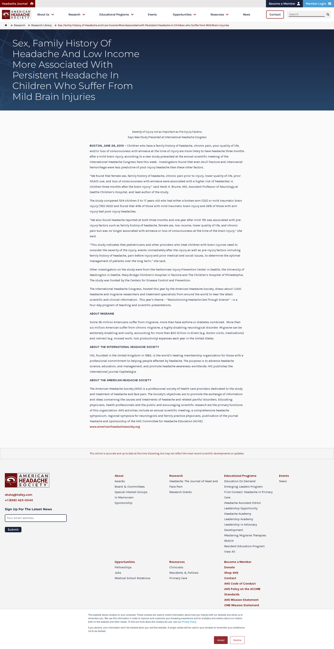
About (119, 476)
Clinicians (176, 567)
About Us (43, 14)
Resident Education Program (244, 546)
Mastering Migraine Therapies (245, 535)
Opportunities (182, 14)
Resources (217, 14)
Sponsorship (123, 503)
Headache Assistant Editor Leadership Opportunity (242, 505)
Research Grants (180, 492)
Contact (275, 14)
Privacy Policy (189, 621)
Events (152, 14)
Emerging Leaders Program (243, 486)
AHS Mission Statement (241, 600)
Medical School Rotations (132, 578)
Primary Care (178, 578)
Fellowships (123, 567)
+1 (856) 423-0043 (19, 500)
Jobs (118, 573)
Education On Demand (240, 481)
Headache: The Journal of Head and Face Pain (193, 483)
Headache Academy (237, 513)
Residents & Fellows (184, 573)
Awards (120, 481)
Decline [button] (237, 640)
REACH (229, 541)
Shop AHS (231, 573)
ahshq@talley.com (18, 495)
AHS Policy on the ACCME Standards (242, 591)
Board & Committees (130, 486)
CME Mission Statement (241, 605)
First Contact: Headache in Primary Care (248, 494)
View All (229, 551)
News (246, 14)
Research (74, 14)
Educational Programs (114, 14)
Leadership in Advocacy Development (240, 527)
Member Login (316, 3)
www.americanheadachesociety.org (115, 426)
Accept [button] (220, 640)
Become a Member (282, 3)
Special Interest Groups (131, 492)
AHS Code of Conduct (240, 583)
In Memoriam (124, 497)
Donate (229, 567)
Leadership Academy (238, 519)
